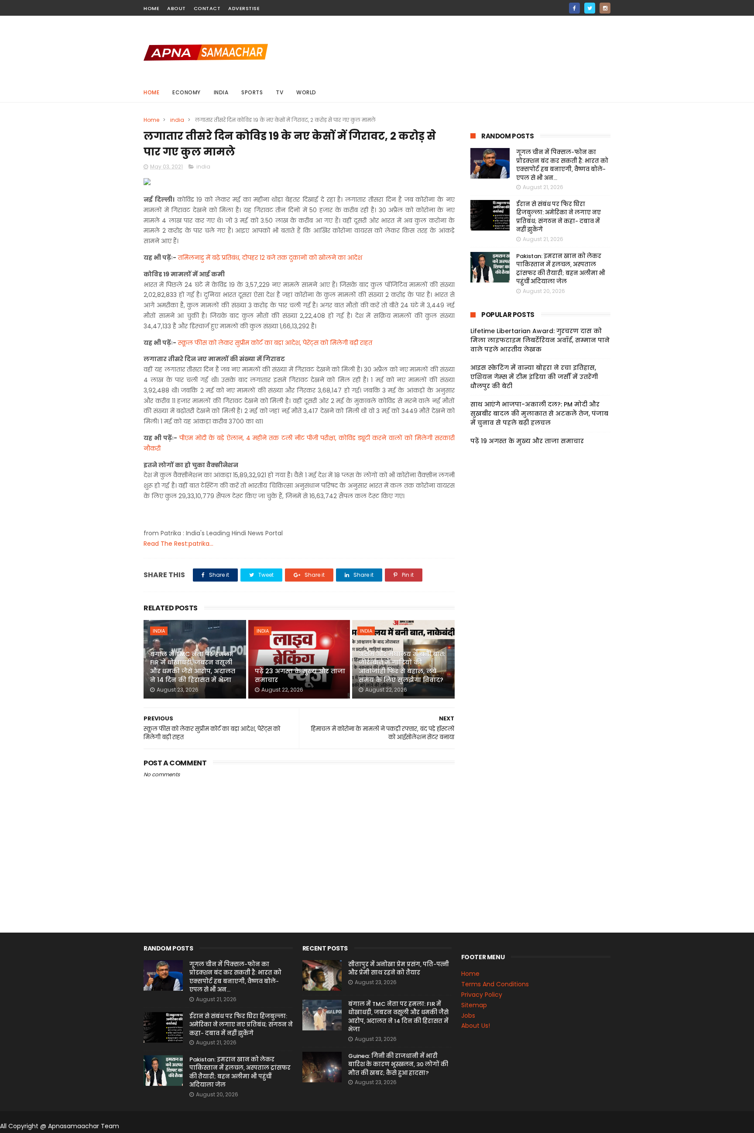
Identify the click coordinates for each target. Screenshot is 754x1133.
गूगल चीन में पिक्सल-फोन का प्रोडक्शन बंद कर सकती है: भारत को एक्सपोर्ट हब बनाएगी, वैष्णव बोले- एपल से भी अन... (562, 165)
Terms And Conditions (495, 984)
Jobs (468, 1015)
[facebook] (574, 8)
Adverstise (244, 8)
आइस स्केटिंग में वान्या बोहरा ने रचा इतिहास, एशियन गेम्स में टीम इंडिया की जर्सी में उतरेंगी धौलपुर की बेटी (534, 376)
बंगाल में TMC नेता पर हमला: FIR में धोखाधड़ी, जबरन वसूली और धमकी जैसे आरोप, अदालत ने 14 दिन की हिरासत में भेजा (192, 667)
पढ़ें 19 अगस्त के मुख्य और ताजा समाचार (527, 441)
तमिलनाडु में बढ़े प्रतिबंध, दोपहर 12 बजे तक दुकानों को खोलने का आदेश (270, 257)
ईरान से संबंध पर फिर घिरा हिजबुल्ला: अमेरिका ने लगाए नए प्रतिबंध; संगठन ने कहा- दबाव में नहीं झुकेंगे (558, 217)
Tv (279, 92)
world (306, 92)
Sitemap (474, 1005)
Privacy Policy (481, 994)
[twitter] (589, 8)
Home (151, 92)
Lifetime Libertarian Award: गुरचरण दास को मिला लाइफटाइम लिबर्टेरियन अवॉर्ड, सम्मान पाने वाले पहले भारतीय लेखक (540, 340)
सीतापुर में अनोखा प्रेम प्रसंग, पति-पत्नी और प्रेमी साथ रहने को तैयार (398, 968)
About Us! (475, 1025)
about (176, 8)
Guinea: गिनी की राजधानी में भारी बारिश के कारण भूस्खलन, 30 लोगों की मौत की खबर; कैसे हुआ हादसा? (398, 1064)
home (151, 8)
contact (207, 8)
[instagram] (605, 8)
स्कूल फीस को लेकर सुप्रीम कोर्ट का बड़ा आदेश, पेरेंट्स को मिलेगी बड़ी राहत (275, 342)
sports (252, 92)
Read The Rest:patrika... (178, 543)
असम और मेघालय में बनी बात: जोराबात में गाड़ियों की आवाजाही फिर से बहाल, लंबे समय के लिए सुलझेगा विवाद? (402, 667)
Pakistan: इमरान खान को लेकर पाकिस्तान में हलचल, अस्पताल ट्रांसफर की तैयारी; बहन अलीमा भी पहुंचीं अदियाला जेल (560, 269)
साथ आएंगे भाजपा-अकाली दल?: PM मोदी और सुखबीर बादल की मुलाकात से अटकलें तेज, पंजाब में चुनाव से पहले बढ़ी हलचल (539, 413)
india (221, 92)
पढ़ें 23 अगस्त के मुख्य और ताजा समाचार (300, 675)
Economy (186, 92)
